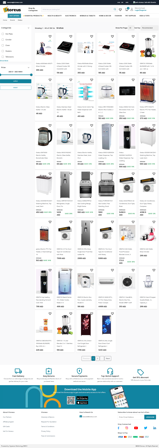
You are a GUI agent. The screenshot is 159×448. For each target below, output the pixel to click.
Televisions (9, 56)
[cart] (120, 9)
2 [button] (97, 358)
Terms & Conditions (47, 426)
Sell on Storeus (8, 431)
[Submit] (115, 9)
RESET (15, 88)
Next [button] (108, 358)
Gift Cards (6, 426)
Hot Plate (9, 34)
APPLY (15, 81)
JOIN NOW (150, 417)
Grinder (8, 39)
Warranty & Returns (47, 417)
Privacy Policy (45, 431)
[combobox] (79, 9)
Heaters (8, 51)
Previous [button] (86, 358)
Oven (7, 45)
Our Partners (7, 417)
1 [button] (93, 358)
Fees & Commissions (48, 436)
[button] (15, 28)
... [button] (102, 358)
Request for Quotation (49, 421)
